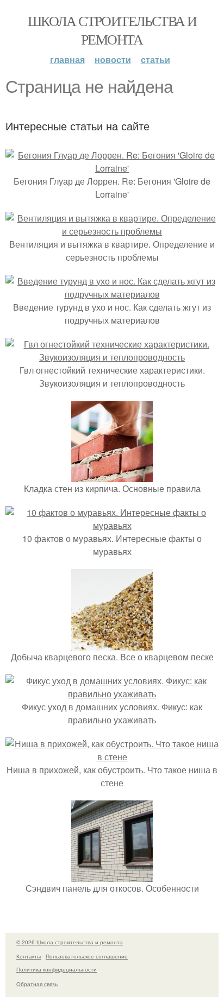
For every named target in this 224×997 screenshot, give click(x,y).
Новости (113, 59)
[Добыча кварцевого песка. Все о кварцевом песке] (112, 644)
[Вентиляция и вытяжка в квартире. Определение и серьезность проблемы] (112, 231)
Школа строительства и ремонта (112, 29)
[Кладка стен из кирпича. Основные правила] (112, 475)
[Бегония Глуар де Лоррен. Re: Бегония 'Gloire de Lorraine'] (112, 168)
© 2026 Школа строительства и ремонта (69, 942)
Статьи (155, 59)
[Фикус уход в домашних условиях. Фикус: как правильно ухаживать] (112, 693)
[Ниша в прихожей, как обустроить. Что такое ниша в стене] (112, 756)
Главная (67, 59)
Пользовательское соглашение (87, 956)
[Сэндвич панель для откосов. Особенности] (112, 875)
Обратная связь (37, 984)
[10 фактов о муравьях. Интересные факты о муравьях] (112, 525)
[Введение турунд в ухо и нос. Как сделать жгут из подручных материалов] (112, 294)
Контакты (28, 956)
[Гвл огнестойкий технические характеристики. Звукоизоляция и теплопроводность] (112, 357)
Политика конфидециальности (56, 969)
